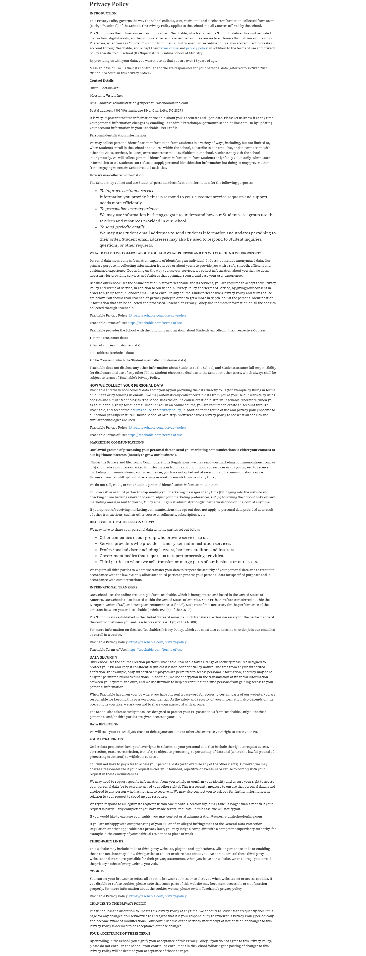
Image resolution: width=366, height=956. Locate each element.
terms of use (169, 48)
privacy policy (196, 48)
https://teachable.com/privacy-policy (157, 315)
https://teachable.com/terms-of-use (155, 323)
